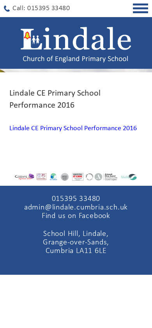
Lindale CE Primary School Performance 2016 (73, 128)
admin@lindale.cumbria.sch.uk (76, 207)
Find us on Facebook (76, 216)
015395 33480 (76, 199)
